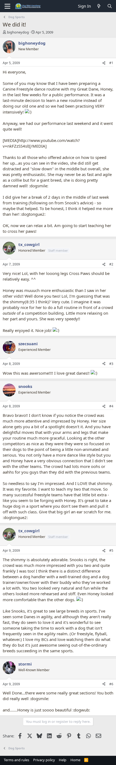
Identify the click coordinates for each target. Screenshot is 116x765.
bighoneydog (18, 32)
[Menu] (7, 6)
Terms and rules (16, 759)
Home (75, 759)
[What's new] (99, 6)
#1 (111, 63)
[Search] (109, 6)
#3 (111, 363)
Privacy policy (44, 759)
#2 (111, 264)
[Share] (103, 63)
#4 (111, 406)
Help (62, 759)
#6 (111, 684)
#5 (111, 550)
